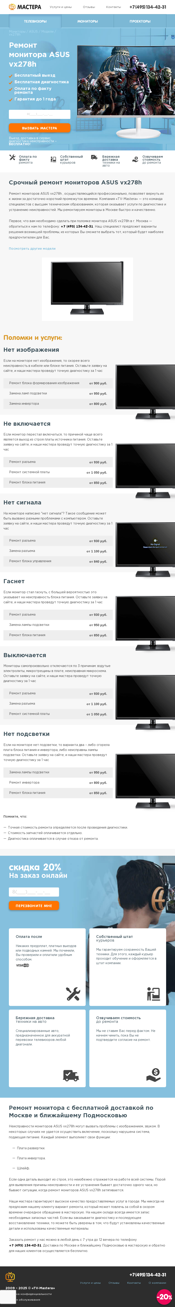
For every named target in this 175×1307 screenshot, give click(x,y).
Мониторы (87, 21)
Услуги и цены (61, 7)
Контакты (113, 7)
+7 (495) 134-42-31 (147, 7)
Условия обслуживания (22, 1300)
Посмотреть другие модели (32, 248)
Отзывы (89, 7)
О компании (157, 1283)
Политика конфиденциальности (28, 1294)
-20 (164, 1296)
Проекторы (140, 21)
